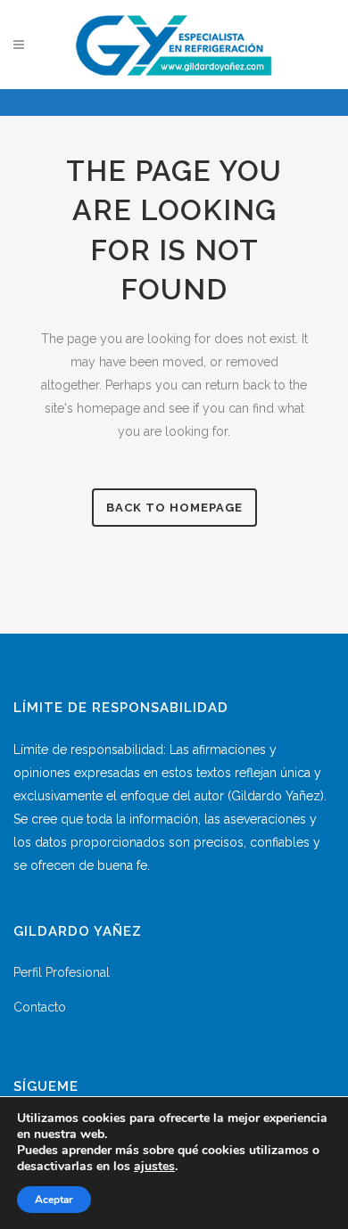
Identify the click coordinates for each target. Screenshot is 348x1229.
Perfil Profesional (61, 972)
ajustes (154, 1167)
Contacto (39, 1007)
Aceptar (54, 1199)
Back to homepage (174, 507)
